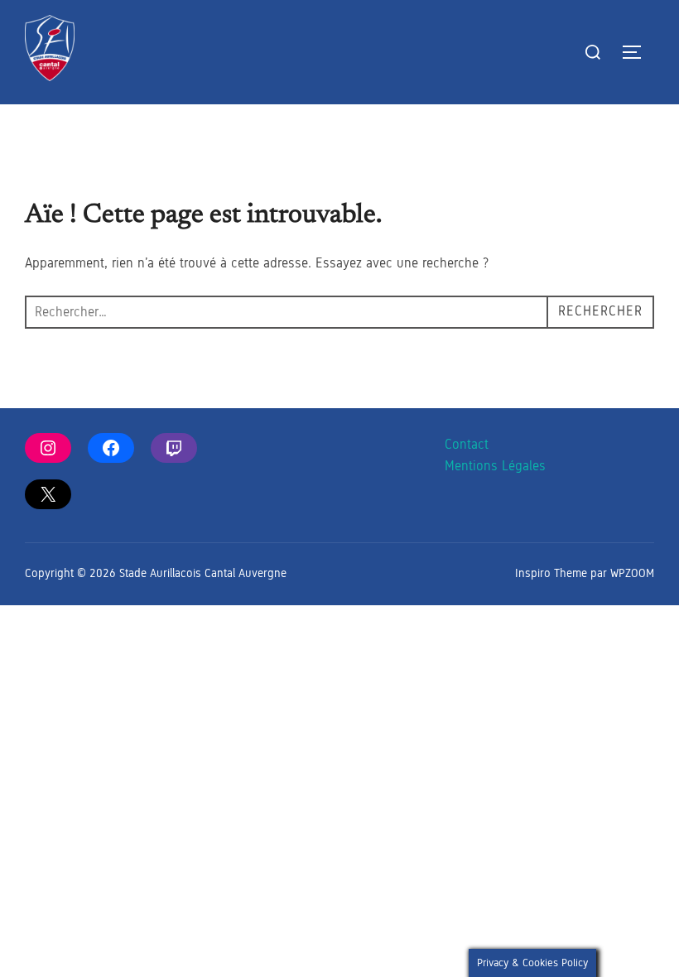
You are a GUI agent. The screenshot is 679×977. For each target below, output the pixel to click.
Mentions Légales (495, 466)
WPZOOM (632, 573)
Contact (467, 444)
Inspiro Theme (551, 573)
